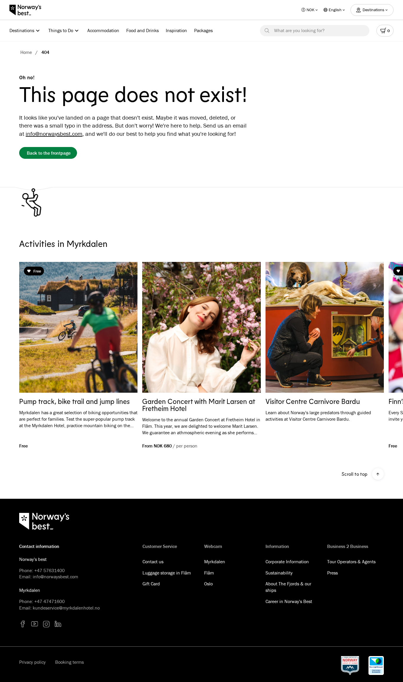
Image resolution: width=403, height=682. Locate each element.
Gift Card (151, 584)
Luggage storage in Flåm (166, 573)
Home (26, 52)
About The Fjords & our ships (288, 587)
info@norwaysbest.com (54, 133)
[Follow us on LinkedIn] (58, 623)
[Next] (371, 327)
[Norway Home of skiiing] (350, 665)
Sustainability (279, 573)
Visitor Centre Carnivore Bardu (313, 401)
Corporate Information (287, 561)
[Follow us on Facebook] (22, 623)
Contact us (152, 561)
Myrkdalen (214, 561)
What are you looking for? (299, 30)
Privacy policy (32, 662)
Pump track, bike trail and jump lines (74, 401)
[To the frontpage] (28, 10)
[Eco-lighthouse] (376, 665)
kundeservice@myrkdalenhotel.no (66, 608)
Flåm (209, 573)
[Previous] (32, 327)
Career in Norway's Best (289, 601)
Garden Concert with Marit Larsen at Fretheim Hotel (198, 405)
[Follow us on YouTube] (34, 623)
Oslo (208, 584)
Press (332, 573)
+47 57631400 (49, 570)
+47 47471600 (49, 601)
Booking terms (69, 662)
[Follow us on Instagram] (46, 623)
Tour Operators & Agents (351, 561)
